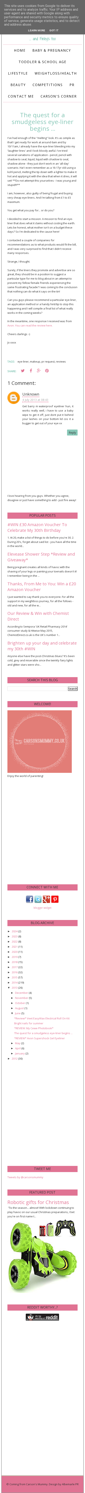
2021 (15, 946)
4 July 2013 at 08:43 (35, 400)
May (18, 1043)
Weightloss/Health (56, 73)
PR (72, 85)
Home (20, 50)
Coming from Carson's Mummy (28, 1484)
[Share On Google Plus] (38, 371)
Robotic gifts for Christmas (38, 1202)
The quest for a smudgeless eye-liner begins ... (43, 1033)
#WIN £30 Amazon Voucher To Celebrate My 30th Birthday (37, 527)
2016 (15, 972)
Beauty (18, 85)
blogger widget (42, 908)
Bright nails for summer (28, 1023)
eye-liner (23, 361)
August (19, 1008)
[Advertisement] (42, 830)
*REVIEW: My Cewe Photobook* (33, 1028)
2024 (15, 931)
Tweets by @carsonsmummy (25, 1177)
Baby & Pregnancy (51, 50)
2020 (15, 952)
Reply (72, 432)
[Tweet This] (22, 371)
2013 (15, 987)
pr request (48, 361)
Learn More (36, 30)
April (18, 1048)
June (18, 1013)
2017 (15, 967)
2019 (15, 957)
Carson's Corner (59, 96)
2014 (15, 982)
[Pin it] (47, 371)
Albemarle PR (70, 1484)
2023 (15, 936)
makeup (35, 361)
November (22, 998)
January (20, 1053)
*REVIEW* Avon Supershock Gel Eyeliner (39, 1038)
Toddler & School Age (42, 62)
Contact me (21, 96)
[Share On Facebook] (30, 371)
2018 (15, 962)
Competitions (48, 85)
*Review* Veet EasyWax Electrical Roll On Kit (42, 1018)
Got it (54, 30)
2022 (15, 941)
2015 (15, 977)
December (22, 993)
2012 (15, 1058)
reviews (61, 361)
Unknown (30, 394)
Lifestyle (18, 73)
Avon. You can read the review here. (30, 325)
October (20, 1003)
